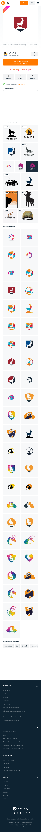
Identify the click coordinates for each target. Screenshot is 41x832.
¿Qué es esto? (21, 84)
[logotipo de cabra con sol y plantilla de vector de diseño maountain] (11, 151)
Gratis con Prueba (20, 62)
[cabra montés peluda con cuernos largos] (13, 287)
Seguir (34, 55)
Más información (9, 88)
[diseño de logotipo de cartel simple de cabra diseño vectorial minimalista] (11, 252)
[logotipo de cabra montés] (11, 133)
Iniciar (32, 3)
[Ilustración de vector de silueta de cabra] (11, 270)
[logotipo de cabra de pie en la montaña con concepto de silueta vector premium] (14, 202)
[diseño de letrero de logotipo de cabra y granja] (28, 269)
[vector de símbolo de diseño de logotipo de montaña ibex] (11, 187)
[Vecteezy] (3, 3)
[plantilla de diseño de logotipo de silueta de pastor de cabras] (11, 217)
